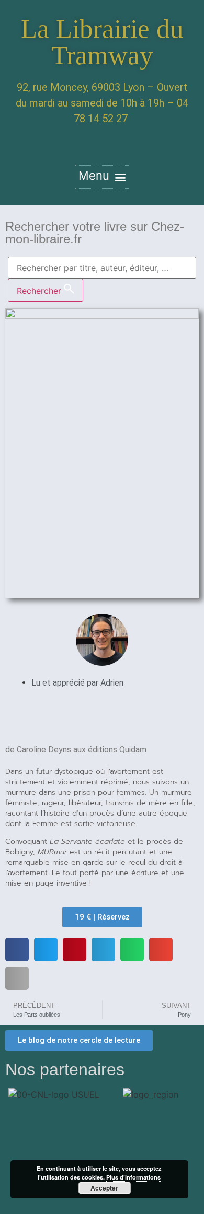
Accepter (104, 1188)
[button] (102, 177)
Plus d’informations (133, 1177)
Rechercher (40, 291)
